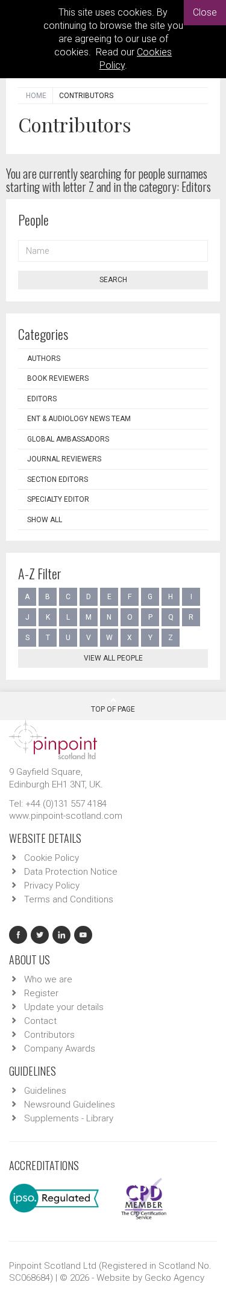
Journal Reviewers (64, 459)
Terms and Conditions (68, 899)
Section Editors (57, 479)
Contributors (49, 1034)
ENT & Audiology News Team (79, 418)
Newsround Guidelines (69, 1104)
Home (36, 95)
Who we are (48, 979)
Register (41, 993)
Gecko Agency (174, 1277)
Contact (40, 1020)
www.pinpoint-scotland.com (65, 815)
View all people (113, 658)
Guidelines (45, 1090)
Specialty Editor (58, 499)
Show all (44, 520)
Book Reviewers (58, 378)
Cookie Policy (51, 857)
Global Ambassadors (68, 439)
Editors (42, 399)
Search (113, 280)
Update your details (64, 1007)
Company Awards (59, 1048)
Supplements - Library (68, 1118)
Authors (43, 358)
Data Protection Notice (71, 871)
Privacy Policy (52, 885)
